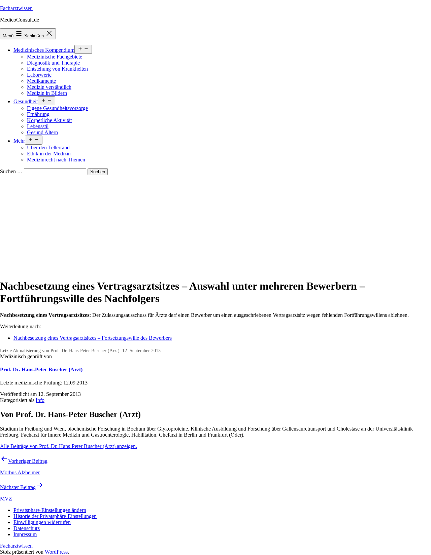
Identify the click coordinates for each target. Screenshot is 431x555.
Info (40, 400)
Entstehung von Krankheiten (57, 69)
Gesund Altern (42, 132)
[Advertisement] (215, 226)
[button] (49, 510)
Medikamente (41, 81)
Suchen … (11, 171)
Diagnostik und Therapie (53, 63)
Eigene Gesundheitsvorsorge (57, 108)
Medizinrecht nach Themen (56, 159)
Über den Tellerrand (48, 147)
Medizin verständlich (49, 87)
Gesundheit (25, 101)
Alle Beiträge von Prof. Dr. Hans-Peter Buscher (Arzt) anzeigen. (68, 446)
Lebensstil (37, 126)
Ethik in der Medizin (49, 153)
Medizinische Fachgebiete (54, 57)
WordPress (56, 552)
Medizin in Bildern (47, 93)
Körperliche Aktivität (49, 120)
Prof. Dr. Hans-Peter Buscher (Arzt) (41, 369)
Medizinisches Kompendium (43, 50)
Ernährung (38, 114)
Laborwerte (39, 75)
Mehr (19, 141)
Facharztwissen (16, 8)
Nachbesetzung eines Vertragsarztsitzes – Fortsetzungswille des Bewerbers (92, 338)
